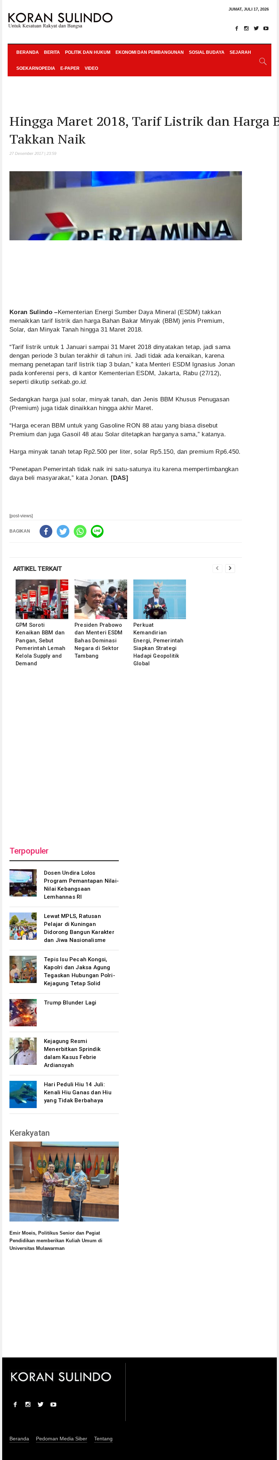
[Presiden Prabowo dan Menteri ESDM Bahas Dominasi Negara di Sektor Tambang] (100, 599)
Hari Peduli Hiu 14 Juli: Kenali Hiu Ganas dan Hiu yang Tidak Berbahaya (78, 1092)
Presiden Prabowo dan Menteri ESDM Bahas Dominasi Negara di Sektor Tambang (98, 640)
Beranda (27, 52)
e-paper (70, 68)
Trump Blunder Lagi (70, 1002)
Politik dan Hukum (87, 52)
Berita (52, 52)
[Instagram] (246, 28)
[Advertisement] (125, 754)
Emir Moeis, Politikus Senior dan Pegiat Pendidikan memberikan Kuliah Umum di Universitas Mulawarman (55, 1240)
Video (91, 68)
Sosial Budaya (207, 52)
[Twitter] (256, 28)
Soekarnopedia (35, 68)
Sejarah (240, 52)
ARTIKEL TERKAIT (37, 568)
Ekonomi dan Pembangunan (150, 52)
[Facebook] (236, 28)
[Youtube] (266, 28)
